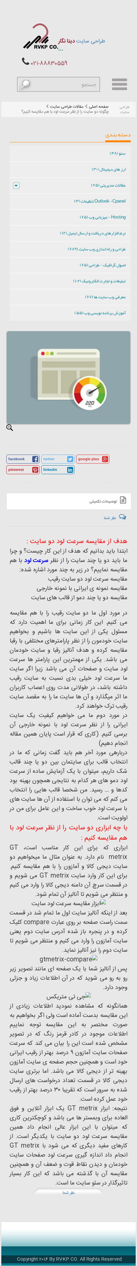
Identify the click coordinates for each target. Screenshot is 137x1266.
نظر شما (69, 1192)
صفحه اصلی (99, 106)
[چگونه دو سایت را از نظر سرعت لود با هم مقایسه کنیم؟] (9, 427)
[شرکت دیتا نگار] (40, 36)
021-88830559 (49, 64)
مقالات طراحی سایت (66, 106)
